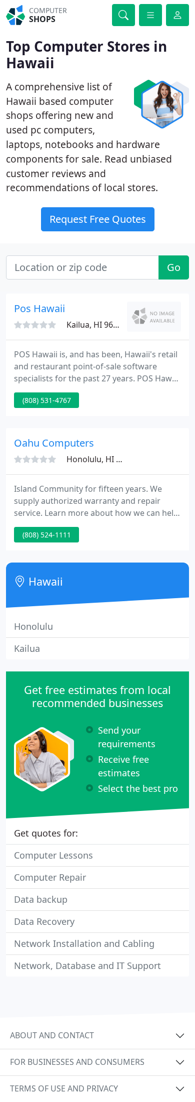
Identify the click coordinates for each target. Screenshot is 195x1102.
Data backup (41, 899)
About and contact (52, 1035)
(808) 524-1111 (46, 534)
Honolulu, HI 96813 (102, 459)
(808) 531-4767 (46, 400)
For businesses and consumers (77, 1061)
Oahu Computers (54, 443)
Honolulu (33, 626)
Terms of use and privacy (64, 1088)
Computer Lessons (53, 855)
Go (173, 267)
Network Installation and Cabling (84, 943)
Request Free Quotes (98, 219)
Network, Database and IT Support (87, 965)
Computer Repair (50, 877)
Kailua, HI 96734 (96, 324)
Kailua (27, 648)
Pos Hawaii (39, 308)
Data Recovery (44, 921)
